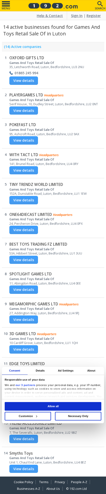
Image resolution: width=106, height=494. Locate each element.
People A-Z (79, 482)
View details (23, 80)
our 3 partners (25, 385)
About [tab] (91, 370)
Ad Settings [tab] (65, 370)
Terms (44, 482)
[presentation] (21, 48)
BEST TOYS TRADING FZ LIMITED (38, 244)
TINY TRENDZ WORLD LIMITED (36, 184)
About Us (53, 489)
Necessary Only (78, 416)
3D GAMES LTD (22, 333)
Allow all (53, 406)
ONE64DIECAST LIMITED (30, 214)
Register (94, 15)
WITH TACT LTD (23, 154)
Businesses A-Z (28, 489)
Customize (26, 416)
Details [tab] (40, 370)
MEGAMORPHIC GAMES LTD (33, 304)
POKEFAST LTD (22, 124)
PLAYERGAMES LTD (26, 95)
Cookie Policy (23, 482)
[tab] (21, 48)
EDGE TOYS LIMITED (27, 363)
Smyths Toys (21, 453)
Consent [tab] (14, 370)
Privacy (60, 482)
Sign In (77, 15)
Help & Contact (50, 15)
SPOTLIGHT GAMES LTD (30, 274)
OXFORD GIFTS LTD (26, 57)
